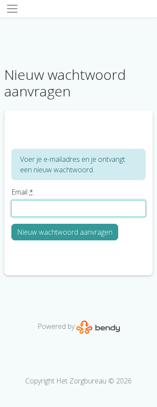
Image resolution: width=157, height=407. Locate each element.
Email (22, 192)
